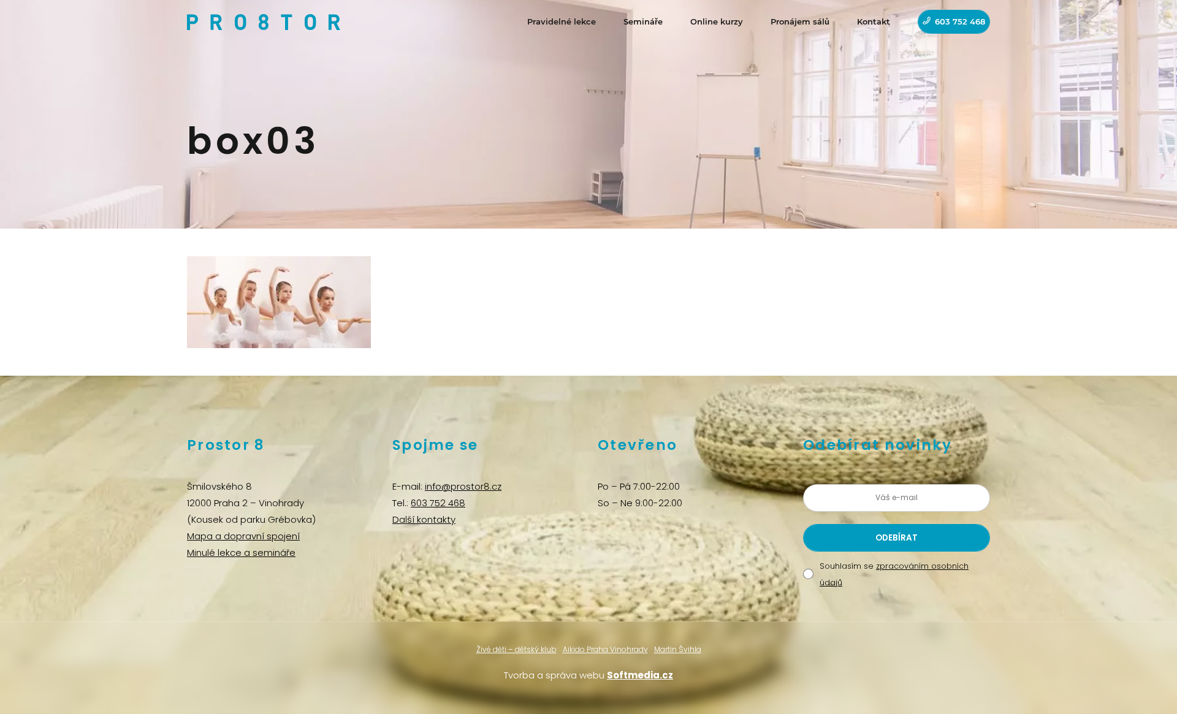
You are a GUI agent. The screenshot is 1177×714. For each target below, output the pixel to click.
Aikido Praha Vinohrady (605, 649)
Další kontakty (423, 519)
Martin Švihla (677, 649)
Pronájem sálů (800, 21)
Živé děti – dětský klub (516, 649)
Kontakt (873, 21)
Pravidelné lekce (561, 21)
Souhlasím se (894, 574)
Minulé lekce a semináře (241, 552)
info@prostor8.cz (463, 486)
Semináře (643, 21)
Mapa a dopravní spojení (243, 536)
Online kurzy (716, 21)
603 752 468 (960, 21)
